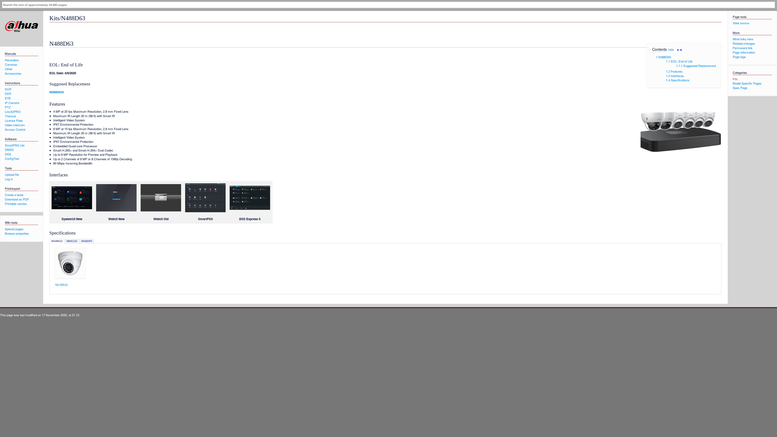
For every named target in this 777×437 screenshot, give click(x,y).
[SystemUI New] (72, 208)
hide (671, 50)
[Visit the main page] (21, 26)
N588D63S (56, 92)
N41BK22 (57, 241)
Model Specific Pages (747, 83)
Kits (735, 79)
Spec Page (740, 88)
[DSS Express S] (250, 208)
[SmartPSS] (205, 211)
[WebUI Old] (161, 210)
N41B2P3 (86, 241)
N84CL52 (72, 241)
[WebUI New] (116, 210)
